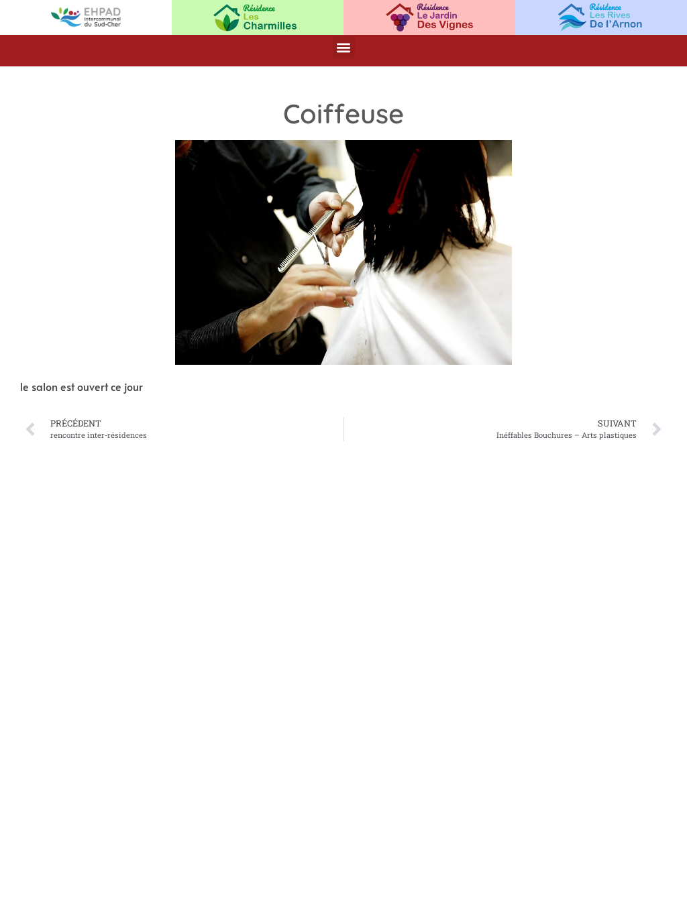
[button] (344, 47)
